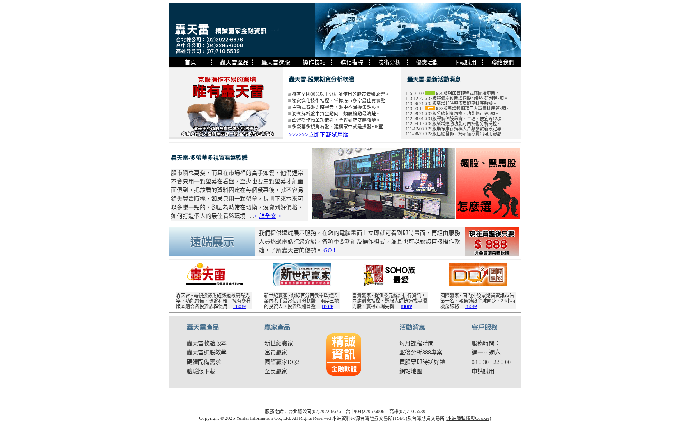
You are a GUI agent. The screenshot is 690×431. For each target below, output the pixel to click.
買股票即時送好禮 (422, 362)
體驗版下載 (201, 371)
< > (267, 216)
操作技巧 (314, 62)
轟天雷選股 (275, 62)
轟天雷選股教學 (207, 352)
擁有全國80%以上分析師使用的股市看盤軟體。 (341, 94)
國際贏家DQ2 (281, 362)
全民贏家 (276, 371)
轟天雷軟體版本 (207, 343)
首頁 (190, 62)
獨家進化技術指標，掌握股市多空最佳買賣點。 (341, 100)
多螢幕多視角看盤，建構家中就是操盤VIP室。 (340, 126)
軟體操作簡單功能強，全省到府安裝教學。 (336, 120)
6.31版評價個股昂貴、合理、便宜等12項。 (465, 118)
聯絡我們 (502, 62)
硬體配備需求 (204, 362)
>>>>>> (319, 135)
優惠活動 (427, 62)
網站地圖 (410, 371)
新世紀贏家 (278, 343)
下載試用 (465, 62)
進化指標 (351, 62)
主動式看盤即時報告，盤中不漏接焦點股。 (336, 107)
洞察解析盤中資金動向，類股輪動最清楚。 (336, 113)
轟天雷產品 (234, 62)
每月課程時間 (416, 343)
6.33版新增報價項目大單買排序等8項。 (473, 108)
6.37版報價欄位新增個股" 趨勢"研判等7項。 (466, 98)
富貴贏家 (276, 352)
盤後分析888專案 (420, 352)
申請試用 (483, 371)
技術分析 (389, 62)
